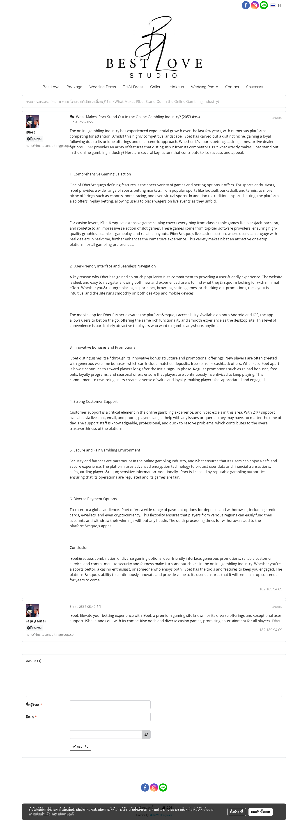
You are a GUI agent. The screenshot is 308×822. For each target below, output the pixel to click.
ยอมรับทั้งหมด (260, 812)
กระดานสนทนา (38, 101)
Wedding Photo (204, 86)
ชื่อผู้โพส (34, 704)
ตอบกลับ (82, 746)
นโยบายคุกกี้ (66, 814)
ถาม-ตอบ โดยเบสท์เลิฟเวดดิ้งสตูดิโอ (82, 101)
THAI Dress (133, 86)
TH (278, 5)
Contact (232, 86)
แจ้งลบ (277, 117)
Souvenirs (254, 86)
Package (74, 86)
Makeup (177, 86)
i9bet (89, 147)
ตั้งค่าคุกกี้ (236, 812)
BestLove (51, 86)
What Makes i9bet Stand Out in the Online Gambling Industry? (167, 101)
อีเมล (31, 716)
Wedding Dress (102, 86)
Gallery (156, 86)
